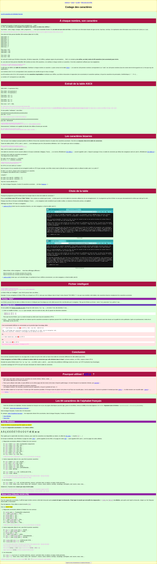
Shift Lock (110, 500)
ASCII (67, 67)
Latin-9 (146, 389)
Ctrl (25, 559)
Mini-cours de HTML (86, 2)
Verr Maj (104, 500)
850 (65, 438)
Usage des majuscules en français (19, 408)
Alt (78, 436)
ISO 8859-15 (150, 151)
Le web (78, 2)
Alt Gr (29, 504)
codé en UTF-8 (7, 206)
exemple (96, 383)
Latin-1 (120, 389)
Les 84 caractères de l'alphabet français (12, 14)
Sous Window (7, 416)
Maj (6, 530)
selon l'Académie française (15, 413)
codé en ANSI (7, 277)
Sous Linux (6, 418)
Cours (72, 2)
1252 (33, 438)
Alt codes (68, 436)
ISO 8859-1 (69, 151)
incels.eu (67, 2)
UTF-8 (87, 374)
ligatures (44, 184)
